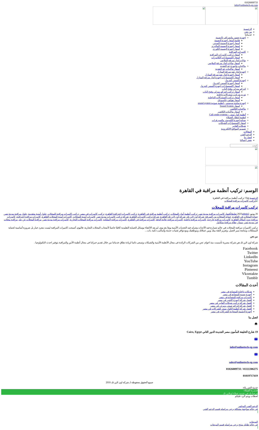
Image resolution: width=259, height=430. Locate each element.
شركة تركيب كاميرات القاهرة (144, 216)
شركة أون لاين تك (195, 216)
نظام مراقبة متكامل (226, 222)
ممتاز (240, 222)
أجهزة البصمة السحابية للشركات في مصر (231, 311)
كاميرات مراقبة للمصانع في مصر (235, 297)
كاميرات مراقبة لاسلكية (115, 219)
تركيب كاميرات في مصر (92, 214)
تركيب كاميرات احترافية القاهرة (121, 214)
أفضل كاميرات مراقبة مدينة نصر (214, 214)
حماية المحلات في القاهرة (245, 216)
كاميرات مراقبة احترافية (28, 216)
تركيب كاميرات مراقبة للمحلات (235, 207)
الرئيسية (254, 198)
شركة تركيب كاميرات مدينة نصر (113, 216)
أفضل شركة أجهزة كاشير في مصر (235, 300)
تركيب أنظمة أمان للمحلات (184, 214)
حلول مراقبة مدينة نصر (15, 214)
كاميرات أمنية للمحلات (84, 216)
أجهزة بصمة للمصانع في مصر (237, 294)
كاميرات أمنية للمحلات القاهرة (57, 216)
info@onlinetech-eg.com (246, 5)
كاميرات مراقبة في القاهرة (141, 219)
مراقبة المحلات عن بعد (30, 219)
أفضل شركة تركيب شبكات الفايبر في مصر (230, 303)
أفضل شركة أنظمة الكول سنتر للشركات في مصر (227, 308)
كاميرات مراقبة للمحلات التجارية (86, 219)
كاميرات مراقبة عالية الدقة (169, 219)
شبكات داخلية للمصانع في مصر (236, 291)
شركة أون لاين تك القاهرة (172, 216)
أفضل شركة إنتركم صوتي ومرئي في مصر (231, 306)
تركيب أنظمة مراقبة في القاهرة (154, 214)
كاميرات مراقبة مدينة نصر (56, 219)
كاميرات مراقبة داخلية (195, 219)
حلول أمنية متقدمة (37, 214)
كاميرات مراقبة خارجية (218, 219)
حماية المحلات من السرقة (218, 216)
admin (245, 214)
